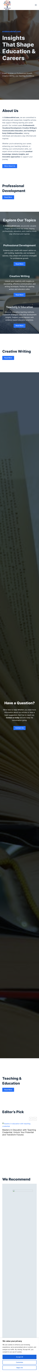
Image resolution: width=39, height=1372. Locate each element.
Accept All (19, 1357)
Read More (8, 197)
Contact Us (19, 728)
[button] (35, 1118)
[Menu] (36, 5)
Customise (19, 1362)
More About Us (9, 166)
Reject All (19, 1368)
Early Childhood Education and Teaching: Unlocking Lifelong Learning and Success (16, 1129)
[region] (19, 1355)
